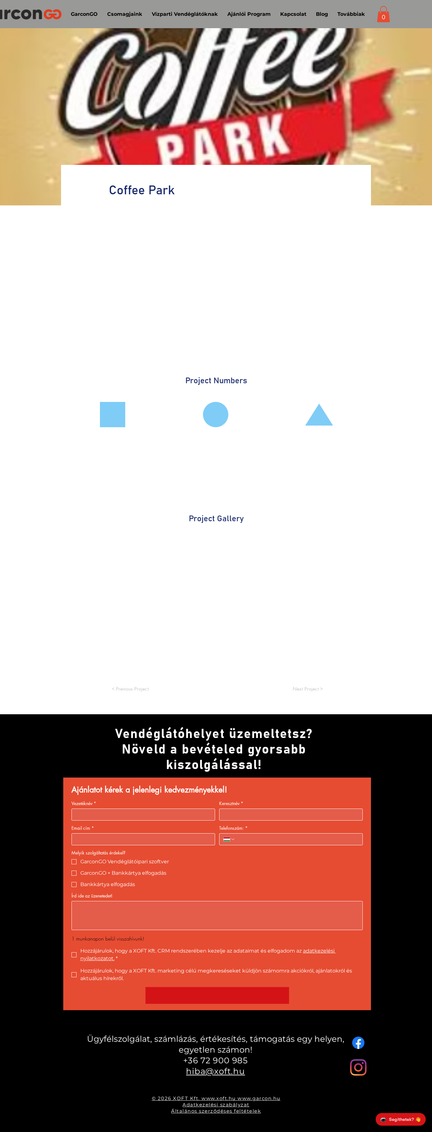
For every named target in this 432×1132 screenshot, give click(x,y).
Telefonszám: (233, 828)
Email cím (82, 828)
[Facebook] (358, 1043)
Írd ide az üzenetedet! (92, 895)
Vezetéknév (83, 803)
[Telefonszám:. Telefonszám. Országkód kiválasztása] (229, 839)
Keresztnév (231, 803)
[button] (383, 14)
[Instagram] (358, 1067)
